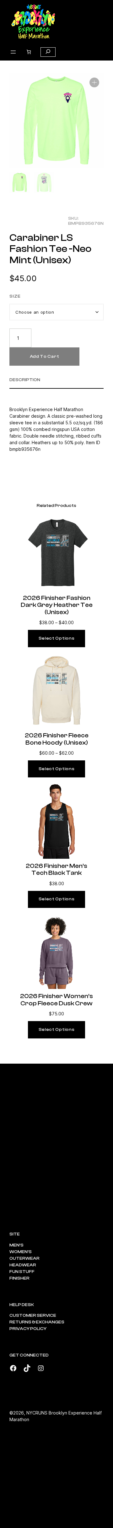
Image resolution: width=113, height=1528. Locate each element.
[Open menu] (13, 52)
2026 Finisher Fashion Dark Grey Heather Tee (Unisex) (57, 605)
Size (15, 296)
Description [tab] (24, 379)
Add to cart (44, 356)
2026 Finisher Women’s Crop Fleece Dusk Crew (56, 1000)
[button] (94, 82)
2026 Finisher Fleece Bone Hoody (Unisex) (57, 739)
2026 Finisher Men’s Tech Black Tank (56, 869)
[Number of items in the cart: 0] (28, 51)
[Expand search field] (48, 52)
